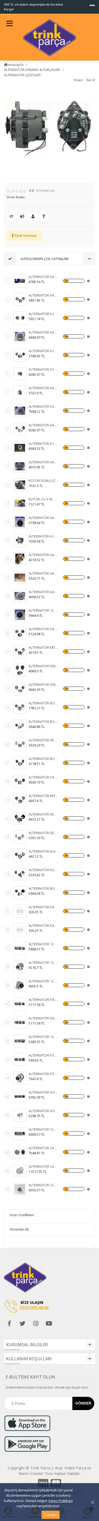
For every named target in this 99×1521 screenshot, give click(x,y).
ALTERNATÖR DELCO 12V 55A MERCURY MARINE (43, 814)
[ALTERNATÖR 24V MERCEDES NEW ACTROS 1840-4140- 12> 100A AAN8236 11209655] (20, 1152)
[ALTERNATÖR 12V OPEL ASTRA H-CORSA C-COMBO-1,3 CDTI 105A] (20, 948)
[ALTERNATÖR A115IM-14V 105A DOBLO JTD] (20, 540)
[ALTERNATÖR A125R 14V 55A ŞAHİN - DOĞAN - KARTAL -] (20, 355)
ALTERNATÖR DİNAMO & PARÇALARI (32, 69)
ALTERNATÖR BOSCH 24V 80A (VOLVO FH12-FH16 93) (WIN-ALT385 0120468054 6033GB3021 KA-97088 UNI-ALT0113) (43, 721)
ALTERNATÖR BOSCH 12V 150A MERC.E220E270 (43, 888)
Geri (79, 80)
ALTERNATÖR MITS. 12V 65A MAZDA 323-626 (43, 647)
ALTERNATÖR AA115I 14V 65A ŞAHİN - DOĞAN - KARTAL (43, 425)
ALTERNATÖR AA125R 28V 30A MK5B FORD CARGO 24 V (43, 332)
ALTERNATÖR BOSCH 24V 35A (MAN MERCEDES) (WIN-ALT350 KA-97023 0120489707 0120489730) (43, 703)
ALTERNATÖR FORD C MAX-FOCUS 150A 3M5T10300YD (43, 1055)
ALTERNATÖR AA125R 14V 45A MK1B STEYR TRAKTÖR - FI (43, 517)
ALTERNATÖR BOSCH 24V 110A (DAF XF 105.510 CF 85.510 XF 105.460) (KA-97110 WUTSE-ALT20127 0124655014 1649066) (43, 758)
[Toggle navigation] (92, 5)
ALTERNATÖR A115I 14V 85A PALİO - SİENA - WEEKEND (43, 313)
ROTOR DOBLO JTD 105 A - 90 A (43, 480)
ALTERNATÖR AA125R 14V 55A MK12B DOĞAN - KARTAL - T (43, 573)
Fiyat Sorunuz (26, 235)
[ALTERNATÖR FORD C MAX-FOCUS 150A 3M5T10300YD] (20, 1059)
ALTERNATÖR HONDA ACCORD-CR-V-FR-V (43, 1092)
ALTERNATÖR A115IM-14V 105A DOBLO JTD (43, 536)
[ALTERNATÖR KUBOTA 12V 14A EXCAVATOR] (20, 874)
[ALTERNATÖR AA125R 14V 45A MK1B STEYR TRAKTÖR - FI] (20, 522)
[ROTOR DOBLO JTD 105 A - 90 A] (20, 485)
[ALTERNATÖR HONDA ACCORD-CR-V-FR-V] (20, 1096)
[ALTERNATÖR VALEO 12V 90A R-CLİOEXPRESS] (20, 781)
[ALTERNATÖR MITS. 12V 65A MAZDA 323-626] (20, 651)
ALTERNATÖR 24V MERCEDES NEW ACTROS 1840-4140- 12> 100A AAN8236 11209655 (43, 1148)
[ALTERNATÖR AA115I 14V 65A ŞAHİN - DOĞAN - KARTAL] (20, 429)
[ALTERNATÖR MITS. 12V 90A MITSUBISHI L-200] (20, 800)
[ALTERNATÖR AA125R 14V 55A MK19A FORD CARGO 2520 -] (20, 466)
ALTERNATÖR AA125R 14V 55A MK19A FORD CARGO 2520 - (43, 462)
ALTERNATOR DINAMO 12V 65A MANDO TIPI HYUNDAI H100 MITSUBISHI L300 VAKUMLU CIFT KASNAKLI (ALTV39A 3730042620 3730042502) (43, 684)
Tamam (50, 1514)
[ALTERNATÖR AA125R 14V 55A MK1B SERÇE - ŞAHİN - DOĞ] (20, 559)
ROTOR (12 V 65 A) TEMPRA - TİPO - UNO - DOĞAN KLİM (43, 499)
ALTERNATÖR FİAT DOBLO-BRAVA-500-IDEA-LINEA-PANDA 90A (43, 1018)
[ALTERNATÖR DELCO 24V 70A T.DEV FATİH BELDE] (20, 837)
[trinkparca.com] (49, 37)
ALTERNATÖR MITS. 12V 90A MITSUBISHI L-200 (43, 795)
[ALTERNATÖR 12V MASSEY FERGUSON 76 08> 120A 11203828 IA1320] (20, 1189)
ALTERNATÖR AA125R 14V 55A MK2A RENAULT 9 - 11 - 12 (43, 591)
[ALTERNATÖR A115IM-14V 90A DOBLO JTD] (20, 447)
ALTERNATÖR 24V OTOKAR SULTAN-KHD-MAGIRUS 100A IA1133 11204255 (43, 1166)
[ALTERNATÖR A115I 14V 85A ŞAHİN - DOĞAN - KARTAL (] (20, 373)
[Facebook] (9, 1323)
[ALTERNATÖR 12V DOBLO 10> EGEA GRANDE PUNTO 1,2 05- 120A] (20, 1133)
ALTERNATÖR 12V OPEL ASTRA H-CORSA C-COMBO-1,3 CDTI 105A (43, 944)
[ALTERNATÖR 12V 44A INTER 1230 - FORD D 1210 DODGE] (20, 614)
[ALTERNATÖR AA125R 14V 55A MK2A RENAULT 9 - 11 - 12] (20, 596)
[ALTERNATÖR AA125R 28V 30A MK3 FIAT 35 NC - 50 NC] (20, 299)
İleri (89, 80)
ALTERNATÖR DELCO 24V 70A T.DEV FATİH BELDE (43, 832)
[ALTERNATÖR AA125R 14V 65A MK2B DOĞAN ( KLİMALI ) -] (20, 281)
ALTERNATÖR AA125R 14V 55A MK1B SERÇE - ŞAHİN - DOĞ (43, 554)
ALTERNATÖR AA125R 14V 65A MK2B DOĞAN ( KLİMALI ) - (43, 276)
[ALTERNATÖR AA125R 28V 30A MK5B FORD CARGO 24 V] (20, 336)
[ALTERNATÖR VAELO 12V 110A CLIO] (20, 633)
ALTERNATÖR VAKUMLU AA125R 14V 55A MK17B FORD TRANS (43, 406)
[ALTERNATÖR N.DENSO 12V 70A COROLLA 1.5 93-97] (20, 855)
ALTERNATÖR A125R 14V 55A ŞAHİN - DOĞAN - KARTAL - (43, 350)
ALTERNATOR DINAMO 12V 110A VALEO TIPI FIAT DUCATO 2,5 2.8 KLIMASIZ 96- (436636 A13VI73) (43, 666)
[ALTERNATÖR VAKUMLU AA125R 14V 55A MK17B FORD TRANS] (20, 410)
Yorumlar (19, 1229)
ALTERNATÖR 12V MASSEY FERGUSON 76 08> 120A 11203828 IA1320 (43, 1185)
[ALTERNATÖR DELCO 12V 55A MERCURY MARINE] (20, 818)
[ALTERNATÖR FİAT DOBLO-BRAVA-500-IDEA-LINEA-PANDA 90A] (20, 1022)
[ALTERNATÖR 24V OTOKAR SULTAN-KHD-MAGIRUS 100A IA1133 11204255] (20, 1170)
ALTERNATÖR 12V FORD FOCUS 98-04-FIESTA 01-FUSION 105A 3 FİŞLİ (43, 1036)
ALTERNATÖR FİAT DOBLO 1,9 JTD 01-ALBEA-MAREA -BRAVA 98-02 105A (43, 999)
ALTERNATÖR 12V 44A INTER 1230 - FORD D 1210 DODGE (43, 610)
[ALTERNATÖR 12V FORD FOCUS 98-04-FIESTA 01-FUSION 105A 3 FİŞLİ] (20, 1041)
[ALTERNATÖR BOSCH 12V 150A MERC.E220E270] (20, 892)
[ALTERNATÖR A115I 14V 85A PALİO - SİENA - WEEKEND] (20, 318)
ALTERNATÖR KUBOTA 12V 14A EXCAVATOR (43, 869)
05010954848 (34, 1308)
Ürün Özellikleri (22, 1215)
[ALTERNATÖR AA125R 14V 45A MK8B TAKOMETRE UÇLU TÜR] (20, 392)
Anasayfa (15, 64)
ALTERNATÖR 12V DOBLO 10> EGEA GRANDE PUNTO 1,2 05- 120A (43, 1129)
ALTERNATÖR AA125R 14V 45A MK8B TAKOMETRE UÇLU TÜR (43, 388)
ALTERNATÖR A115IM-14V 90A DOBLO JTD (43, 443)
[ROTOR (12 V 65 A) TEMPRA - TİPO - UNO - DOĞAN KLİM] (20, 503)
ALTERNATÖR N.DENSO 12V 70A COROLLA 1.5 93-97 (43, 851)
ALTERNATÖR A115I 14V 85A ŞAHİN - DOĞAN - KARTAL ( (43, 369)
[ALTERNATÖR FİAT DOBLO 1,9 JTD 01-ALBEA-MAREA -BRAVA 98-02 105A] (20, 1004)
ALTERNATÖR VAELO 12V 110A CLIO (43, 629)
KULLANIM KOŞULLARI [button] (29, 1359)
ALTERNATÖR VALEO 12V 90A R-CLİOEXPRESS (43, 777)
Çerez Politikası (60, 1500)
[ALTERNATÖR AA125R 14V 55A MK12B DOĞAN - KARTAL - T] (20, 577)
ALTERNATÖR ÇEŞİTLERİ (22, 75)
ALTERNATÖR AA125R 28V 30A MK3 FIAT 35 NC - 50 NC (43, 295)
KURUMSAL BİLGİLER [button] (27, 1345)
